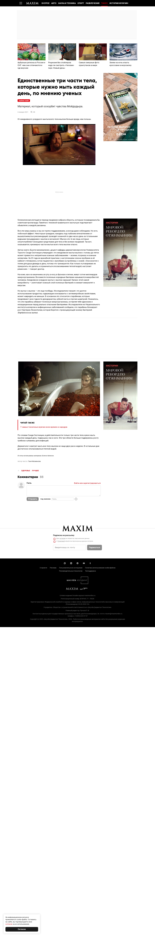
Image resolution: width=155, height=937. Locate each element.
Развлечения (92, 3)
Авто (53, 3)
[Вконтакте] (71, 563)
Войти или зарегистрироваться (87, 483)
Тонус (104, 3)
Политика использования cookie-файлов (100, 568)
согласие (62, 538)
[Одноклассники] (90, 563)
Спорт (81, 3)
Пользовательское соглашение (70, 568)
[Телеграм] (77, 563)
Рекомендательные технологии (70, 571)
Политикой (61, 541)
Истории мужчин (118, 3)
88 (34, 112)
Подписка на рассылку (63, 535)
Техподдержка (90, 571)
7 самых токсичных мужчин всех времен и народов (43, 427)
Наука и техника (67, 3)
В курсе (45, 3)
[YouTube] (84, 563)
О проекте (43, 568)
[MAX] (65, 563)
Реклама (53, 568)
